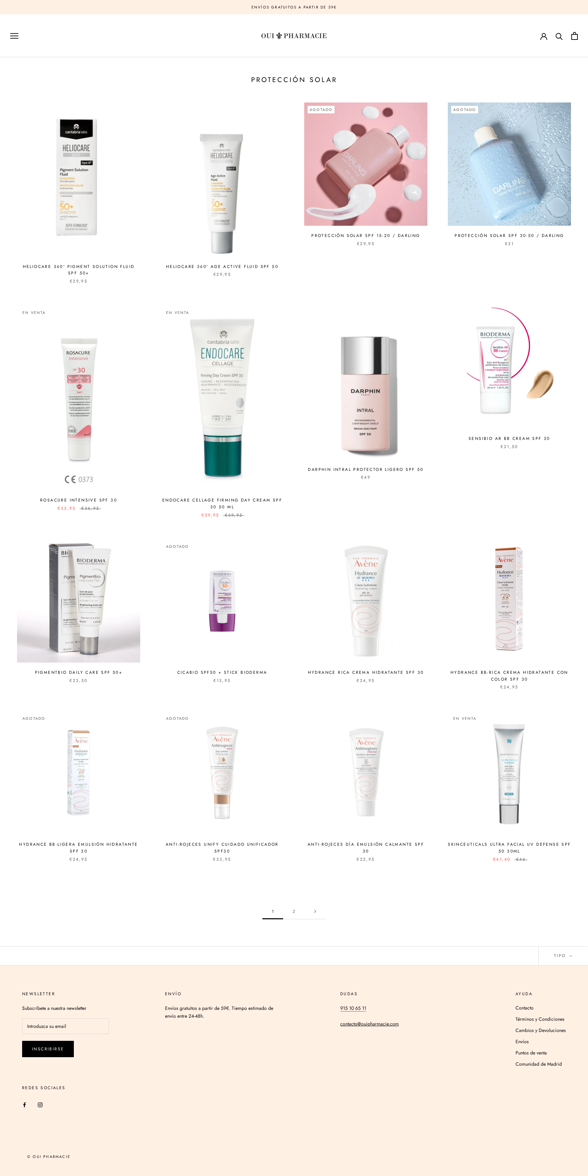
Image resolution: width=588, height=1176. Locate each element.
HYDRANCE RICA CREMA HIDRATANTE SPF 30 (366, 672)
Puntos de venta (531, 1052)
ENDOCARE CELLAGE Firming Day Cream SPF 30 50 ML (222, 503)
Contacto (525, 1007)
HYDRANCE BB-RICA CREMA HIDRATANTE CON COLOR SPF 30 (509, 675)
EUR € (517, 36)
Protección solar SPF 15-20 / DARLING (365, 236)
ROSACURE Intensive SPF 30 (78, 500)
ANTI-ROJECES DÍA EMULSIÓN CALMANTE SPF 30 (366, 847)
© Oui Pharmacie (48, 1156)
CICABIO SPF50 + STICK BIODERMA (222, 672)
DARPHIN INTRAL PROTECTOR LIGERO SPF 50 (365, 469)
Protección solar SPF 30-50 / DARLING (509, 236)
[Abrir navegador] (14, 36)
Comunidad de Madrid (539, 1064)
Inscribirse (48, 1049)
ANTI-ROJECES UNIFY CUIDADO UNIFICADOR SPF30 (222, 847)
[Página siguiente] (315, 911)
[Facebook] (24, 1104)
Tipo (561, 956)
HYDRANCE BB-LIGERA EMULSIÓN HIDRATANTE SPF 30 (78, 847)
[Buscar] (559, 35)
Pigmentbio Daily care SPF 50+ (78, 672)
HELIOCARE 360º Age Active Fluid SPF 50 (222, 267)
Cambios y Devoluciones (541, 1030)
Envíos (522, 1041)
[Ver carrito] (574, 36)
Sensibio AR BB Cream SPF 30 (509, 438)
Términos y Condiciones (540, 1019)
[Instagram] (40, 1104)
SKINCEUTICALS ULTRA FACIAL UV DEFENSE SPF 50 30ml (509, 847)
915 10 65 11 (353, 1008)
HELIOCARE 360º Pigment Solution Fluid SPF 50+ (79, 270)
